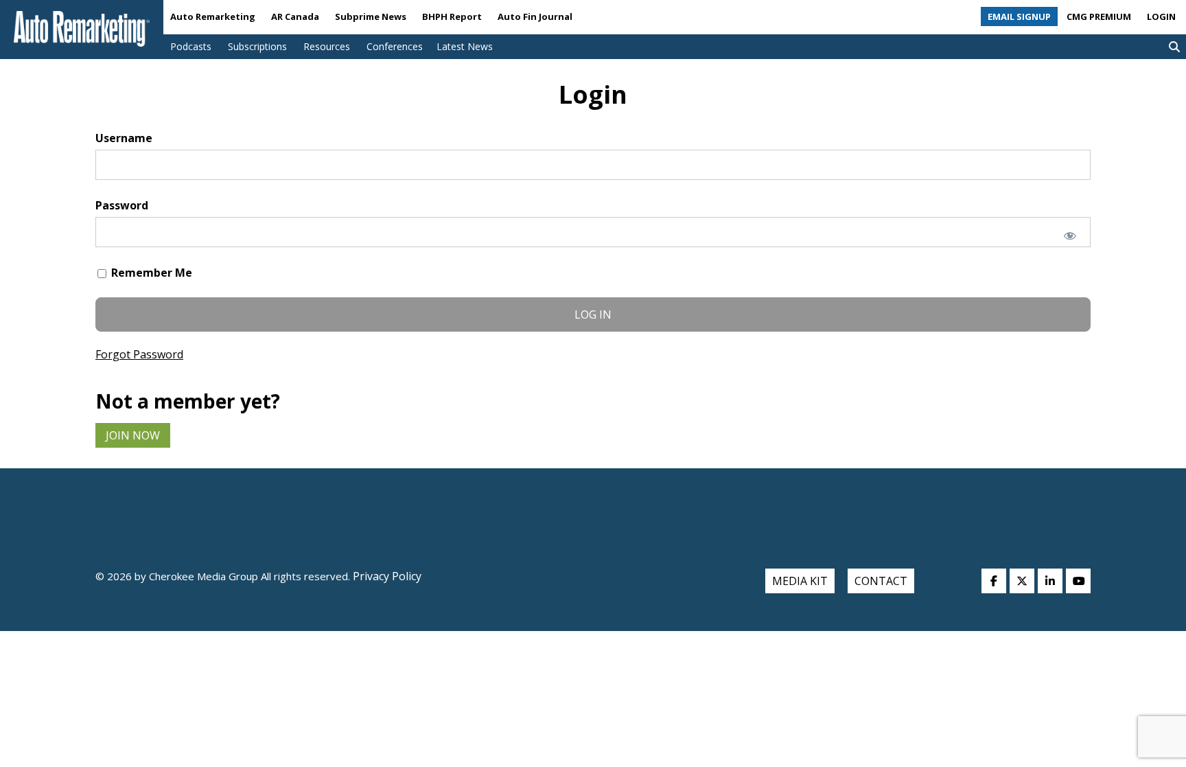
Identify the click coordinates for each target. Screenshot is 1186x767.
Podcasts (190, 46)
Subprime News (370, 16)
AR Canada (295, 16)
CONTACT (880, 580)
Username (123, 138)
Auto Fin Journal (535, 16)
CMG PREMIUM (1099, 16)
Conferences (395, 46)
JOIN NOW (133, 435)
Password (121, 205)
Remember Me (150, 272)
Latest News (465, 46)
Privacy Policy (385, 576)
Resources (326, 46)
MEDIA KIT (800, 580)
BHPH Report (452, 16)
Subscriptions (257, 46)
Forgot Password (139, 354)
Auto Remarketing (212, 16)
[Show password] (1070, 235)
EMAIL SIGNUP (1019, 16)
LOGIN (1161, 16)
